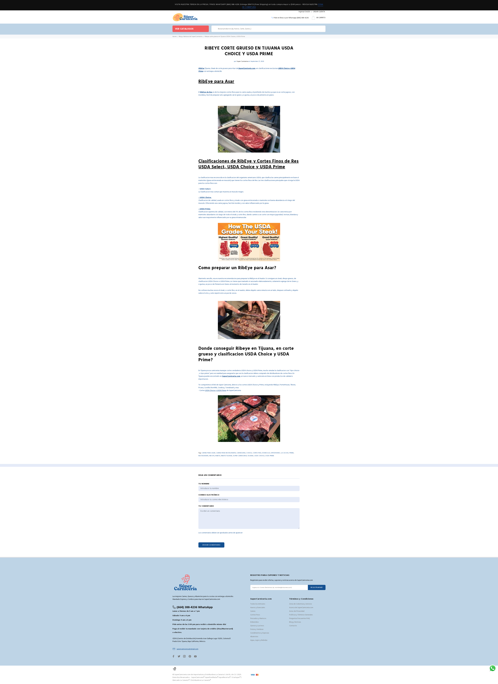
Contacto (293, 625)
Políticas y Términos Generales (301, 614)
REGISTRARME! (317, 587)
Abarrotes (254, 636)
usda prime (269, 455)
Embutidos (254, 622)
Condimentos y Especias (259, 633)
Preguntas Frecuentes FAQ (299, 618)
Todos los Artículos (257, 603)
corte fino (257, 453)
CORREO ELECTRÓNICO (208, 495)
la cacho (285, 453)
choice (249, 453)
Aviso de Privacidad (296, 611)
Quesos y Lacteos (257, 625)
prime (291, 453)
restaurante (203, 455)
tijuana (251, 455)
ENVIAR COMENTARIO (211, 545)
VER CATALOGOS (184, 29)
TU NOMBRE (203, 483)
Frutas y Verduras (256, 629)
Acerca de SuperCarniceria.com (301, 607)
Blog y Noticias (295, 622)
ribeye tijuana (226, 455)
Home (174, 36)
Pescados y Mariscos (258, 618)
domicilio (266, 453)
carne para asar (208, 453)
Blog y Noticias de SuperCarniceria (190, 36)
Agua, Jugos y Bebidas (258, 640)
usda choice (259, 455)
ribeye (217, 455)
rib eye (212, 455)
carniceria (241, 453)
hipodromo (275, 453)
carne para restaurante (226, 453)
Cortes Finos (255, 614)
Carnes (252, 611)
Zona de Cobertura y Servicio (300, 603)
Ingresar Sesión (304, 11)
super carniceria (240, 455)
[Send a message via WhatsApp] (493, 668)
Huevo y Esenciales (257, 607)
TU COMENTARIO (206, 506)
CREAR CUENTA (319, 11)
